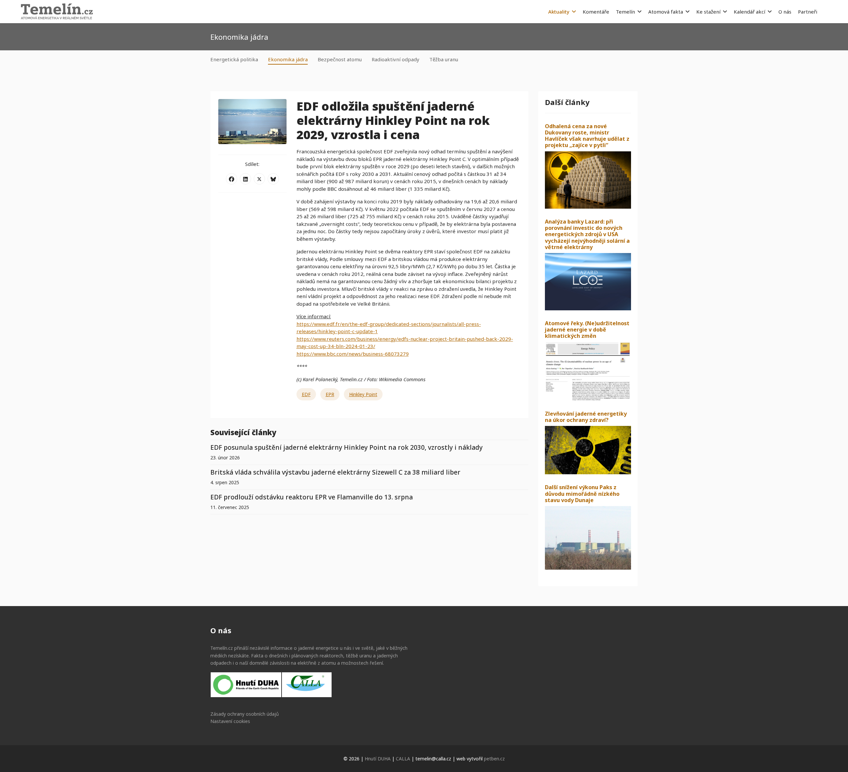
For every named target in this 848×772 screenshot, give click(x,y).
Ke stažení (708, 11)
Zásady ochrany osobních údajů (244, 714)
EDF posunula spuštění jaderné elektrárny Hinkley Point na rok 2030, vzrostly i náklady (346, 447)
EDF (306, 394)
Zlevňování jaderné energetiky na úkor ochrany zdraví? (586, 417)
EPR (330, 394)
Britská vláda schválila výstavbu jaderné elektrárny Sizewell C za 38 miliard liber (335, 472)
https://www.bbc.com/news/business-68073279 (352, 353)
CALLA (403, 758)
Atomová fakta (665, 11)
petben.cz (494, 758)
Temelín (625, 11)
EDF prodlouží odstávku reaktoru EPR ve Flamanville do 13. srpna (311, 496)
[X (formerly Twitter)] (259, 178)
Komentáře (596, 11)
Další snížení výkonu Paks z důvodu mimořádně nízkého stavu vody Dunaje (582, 493)
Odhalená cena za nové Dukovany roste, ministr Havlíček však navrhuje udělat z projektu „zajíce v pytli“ (587, 136)
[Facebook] (231, 178)
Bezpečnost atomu (340, 59)
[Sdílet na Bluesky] (273, 178)
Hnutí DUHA (378, 758)
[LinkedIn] (245, 178)
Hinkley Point (363, 394)
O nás (784, 11)
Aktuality (558, 11)
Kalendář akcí (749, 11)
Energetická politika (234, 59)
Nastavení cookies (230, 721)
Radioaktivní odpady (395, 59)
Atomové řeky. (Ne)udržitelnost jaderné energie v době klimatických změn (587, 329)
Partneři (807, 11)
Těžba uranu (443, 59)
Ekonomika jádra (288, 59)
